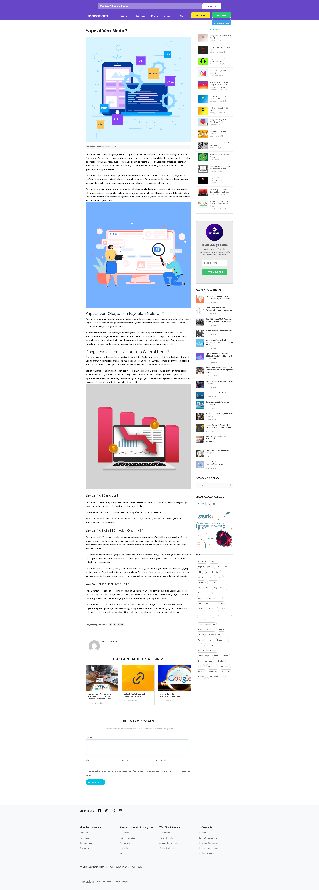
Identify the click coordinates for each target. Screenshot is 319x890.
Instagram (202, 614)
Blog (121, 853)
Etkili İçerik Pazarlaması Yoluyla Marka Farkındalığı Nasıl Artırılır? (218, 297)
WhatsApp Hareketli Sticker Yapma (219, 156)
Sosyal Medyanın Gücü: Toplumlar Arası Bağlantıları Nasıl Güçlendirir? (219, 320)
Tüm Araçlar (165, 833)
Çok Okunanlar (214, 29)
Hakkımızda (84, 838)
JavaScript (227, 614)
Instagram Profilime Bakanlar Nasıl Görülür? (220, 144)
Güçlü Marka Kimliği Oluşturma (210, 603)
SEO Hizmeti (125, 16)
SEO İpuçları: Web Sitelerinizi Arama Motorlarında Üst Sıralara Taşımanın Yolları (101, 696)
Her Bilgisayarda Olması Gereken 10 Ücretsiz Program (220, 191)
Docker (201, 582)
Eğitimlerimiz (125, 843)
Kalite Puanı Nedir (205, 619)
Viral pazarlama (222, 666)
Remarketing (222, 640)
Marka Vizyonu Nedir (206, 624)
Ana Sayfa (84, 833)
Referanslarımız (86, 843)
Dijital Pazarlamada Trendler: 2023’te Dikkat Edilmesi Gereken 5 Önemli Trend (219, 356)
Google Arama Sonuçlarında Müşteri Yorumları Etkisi (220, 167)
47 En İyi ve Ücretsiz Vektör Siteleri (219, 109)
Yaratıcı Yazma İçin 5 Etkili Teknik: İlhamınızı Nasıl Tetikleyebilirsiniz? (219, 426)
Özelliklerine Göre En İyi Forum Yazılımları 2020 (218, 97)
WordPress (226, 671)
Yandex (201, 677)
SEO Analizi (140, 16)
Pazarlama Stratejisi (206, 629)
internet (214, 614)
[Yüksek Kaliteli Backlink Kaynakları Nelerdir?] (138, 679)
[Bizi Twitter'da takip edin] (106, 810)
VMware (201, 671)
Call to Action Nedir (206, 577)
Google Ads (203, 588)
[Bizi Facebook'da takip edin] (99, 810)
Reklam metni (214, 635)
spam (216, 656)
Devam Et (212, 6)
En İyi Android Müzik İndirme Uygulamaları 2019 (220, 60)
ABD (200, 572)
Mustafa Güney (109, 642)
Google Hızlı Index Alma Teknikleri (218, 132)
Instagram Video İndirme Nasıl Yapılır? (220, 37)
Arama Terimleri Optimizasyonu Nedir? (170, 695)
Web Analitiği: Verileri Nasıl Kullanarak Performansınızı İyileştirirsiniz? (216, 439)
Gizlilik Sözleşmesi (122, 882)
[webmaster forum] (214, 529)
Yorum (89, 737)
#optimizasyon (204, 567)
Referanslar (167, 16)
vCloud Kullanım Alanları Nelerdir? (219, 393)
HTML (211, 609)
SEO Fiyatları (183, 16)
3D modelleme (221, 567)
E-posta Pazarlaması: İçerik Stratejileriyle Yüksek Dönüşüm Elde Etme (219, 342)
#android (202, 561)
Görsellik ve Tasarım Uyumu (209, 598)
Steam (225, 656)
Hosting (201, 609)
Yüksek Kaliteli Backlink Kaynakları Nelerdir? (134, 695)
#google (214, 561)
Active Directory (213, 572)
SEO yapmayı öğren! (128, 838)
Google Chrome (204, 593)
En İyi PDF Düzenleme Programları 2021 (217, 179)
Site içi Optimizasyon (208, 838)
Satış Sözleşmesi (104, 882)
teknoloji (220, 661)
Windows (213, 671)
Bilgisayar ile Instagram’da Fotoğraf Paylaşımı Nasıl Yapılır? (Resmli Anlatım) (219, 84)
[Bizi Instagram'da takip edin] (113, 810)
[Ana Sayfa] (98, 16)
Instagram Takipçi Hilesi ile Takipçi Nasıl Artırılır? (219, 121)
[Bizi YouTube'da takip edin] (120, 810)
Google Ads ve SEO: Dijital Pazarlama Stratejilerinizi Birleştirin (219, 309)
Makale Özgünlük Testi (169, 838)
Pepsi (221, 629)
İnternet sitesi (162, 760)
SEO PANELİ (221, 15)
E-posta (125, 760)
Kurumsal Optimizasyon (209, 843)
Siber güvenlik (212, 645)
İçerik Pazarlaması (216, 677)
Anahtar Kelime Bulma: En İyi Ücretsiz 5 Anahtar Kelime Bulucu (220, 203)
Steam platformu (205, 661)
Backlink (202, 833)
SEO (199, 645)
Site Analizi (124, 848)
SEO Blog (154, 16)
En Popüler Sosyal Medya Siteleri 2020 (218, 72)
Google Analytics (219, 588)
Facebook (213, 582)
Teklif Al (200, 15)
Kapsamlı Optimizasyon (209, 848)
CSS (220, 577)
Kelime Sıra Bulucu (167, 848)
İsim (88, 760)
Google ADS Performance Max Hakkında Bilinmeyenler (217, 463)
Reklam (201, 635)
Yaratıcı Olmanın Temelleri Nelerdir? (219, 331)
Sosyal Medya (203, 656)
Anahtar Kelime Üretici (169, 843)
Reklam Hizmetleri (206, 853)
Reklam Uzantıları (205, 640)
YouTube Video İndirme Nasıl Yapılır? (220, 48)
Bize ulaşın (84, 848)
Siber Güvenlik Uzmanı (207, 650)
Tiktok (200, 666)
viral (210, 666)
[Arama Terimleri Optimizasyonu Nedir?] (174, 679)
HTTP (221, 609)
